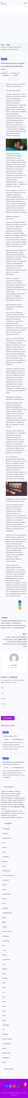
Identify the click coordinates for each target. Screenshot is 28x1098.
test (3, 1030)
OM (3, 992)
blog (3, 852)
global (4, 922)
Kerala (4, 950)
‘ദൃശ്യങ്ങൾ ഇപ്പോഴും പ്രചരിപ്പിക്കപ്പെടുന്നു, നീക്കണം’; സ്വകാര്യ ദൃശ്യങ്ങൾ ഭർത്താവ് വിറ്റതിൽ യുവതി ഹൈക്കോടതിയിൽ (13, 800)
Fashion (4, 899)
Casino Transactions (7, 875)
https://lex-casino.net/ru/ (16, 131)
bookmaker (5, 857)
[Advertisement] (14, 28)
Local (3, 973)
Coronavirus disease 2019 (10, 736)
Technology (5, 1025)
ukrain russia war (7, 1039)
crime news (5, 880)
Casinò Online (6, 871)
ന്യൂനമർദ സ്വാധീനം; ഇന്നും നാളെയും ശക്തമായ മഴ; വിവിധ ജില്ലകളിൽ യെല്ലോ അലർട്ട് (13, 807)
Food (3, 903)
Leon (3, 964)
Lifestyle (4, 969)
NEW (3, 983)
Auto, (3, 843)
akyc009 (6, 739)
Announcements (6, 838)
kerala (4, 955)
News (4, 987)
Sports (4, 1020)
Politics (4, 1001)
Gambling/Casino (7, 913)
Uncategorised (6, 1044)
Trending (4, 1034)
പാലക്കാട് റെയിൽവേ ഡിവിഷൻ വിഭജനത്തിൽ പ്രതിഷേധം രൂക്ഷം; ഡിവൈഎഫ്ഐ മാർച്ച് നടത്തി (11, 794)
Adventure (5, 833)
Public (8, 45)
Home (2, 45)
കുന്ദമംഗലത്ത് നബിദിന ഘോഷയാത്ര (12, 817)
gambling (5, 908)
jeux (3, 945)
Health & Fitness (7, 931)
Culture (4, 885)
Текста (4, 1062)
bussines (4, 861)
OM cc (4, 997)
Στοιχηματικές (5, 1058)
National (4, 978)
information (5, 936)
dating (4, 889)
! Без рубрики (6, 829)
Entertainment (6, 894)
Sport (4, 1015)
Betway (4, 847)
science (4, 1011)
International (6, 941)
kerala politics (6, 959)
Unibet (4, 1048)
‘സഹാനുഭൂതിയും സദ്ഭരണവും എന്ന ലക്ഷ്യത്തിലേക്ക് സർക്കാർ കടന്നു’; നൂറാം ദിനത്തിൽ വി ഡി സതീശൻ (13, 813)
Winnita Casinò (6, 1053)
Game (4, 917)
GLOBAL (4, 927)
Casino (4, 866)
